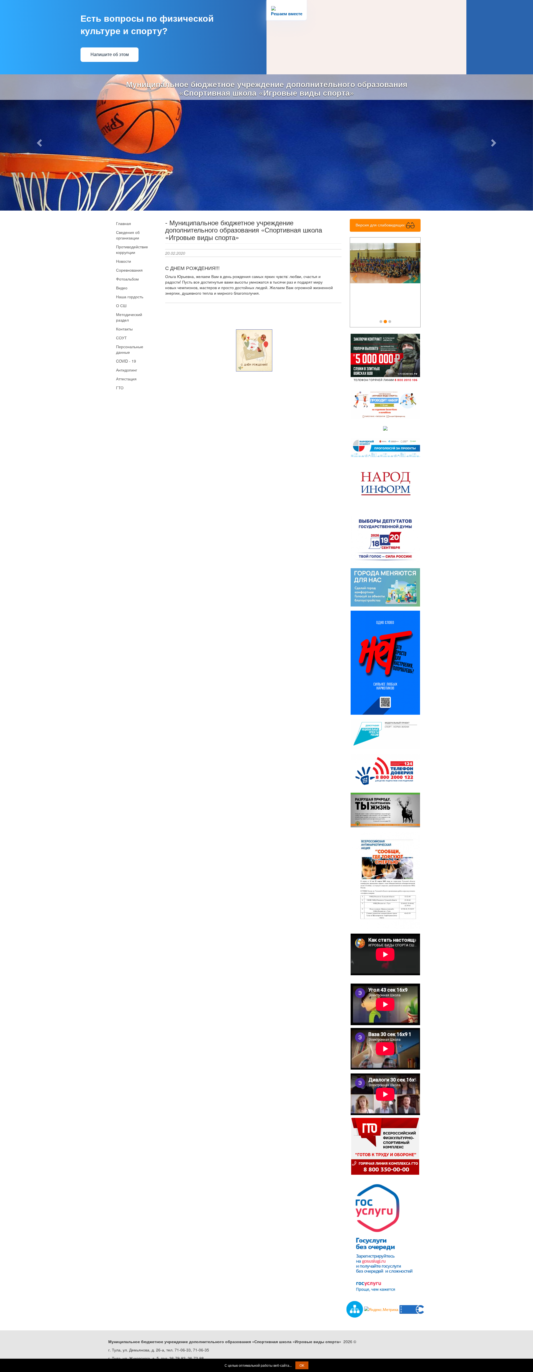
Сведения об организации (128, 235)
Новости (123, 261)
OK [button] (302, 1365)
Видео (121, 287)
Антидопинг (126, 370)
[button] (40, 142)
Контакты (124, 329)
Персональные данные (129, 349)
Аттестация (126, 378)
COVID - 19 (126, 361)
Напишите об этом (109, 54)
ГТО (120, 387)
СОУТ (121, 337)
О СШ (121, 305)
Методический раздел (129, 317)
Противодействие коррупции (132, 249)
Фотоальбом (127, 279)
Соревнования (129, 270)
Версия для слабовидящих (381, 225)
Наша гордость (129, 296)
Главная (123, 223)
